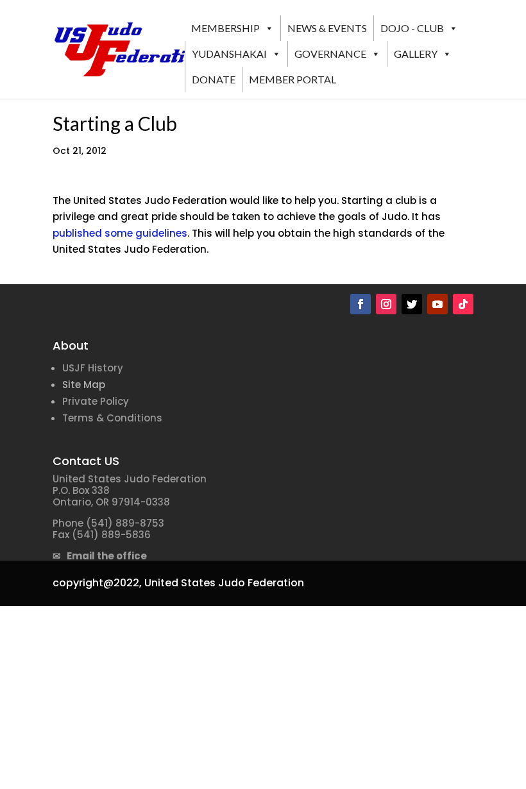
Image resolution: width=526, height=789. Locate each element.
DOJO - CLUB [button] (412, 28)
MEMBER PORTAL (292, 79)
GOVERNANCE (330, 53)
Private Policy (95, 401)
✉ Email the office (100, 556)
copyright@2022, (97, 582)
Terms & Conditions (112, 418)
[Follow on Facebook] (360, 304)
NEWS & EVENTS (327, 28)
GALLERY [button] (415, 53)
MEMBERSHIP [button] (225, 28)
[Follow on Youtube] (437, 304)
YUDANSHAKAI (229, 53)
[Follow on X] (412, 304)
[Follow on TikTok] (463, 304)
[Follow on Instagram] (386, 304)
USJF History (92, 368)
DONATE (213, 79)
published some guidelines (120, 233)
